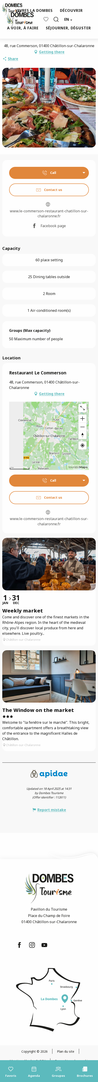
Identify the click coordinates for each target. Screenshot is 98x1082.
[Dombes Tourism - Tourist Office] (17, 19)
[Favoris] (46, 19)
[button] (56, 19)
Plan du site (65, 1051)
